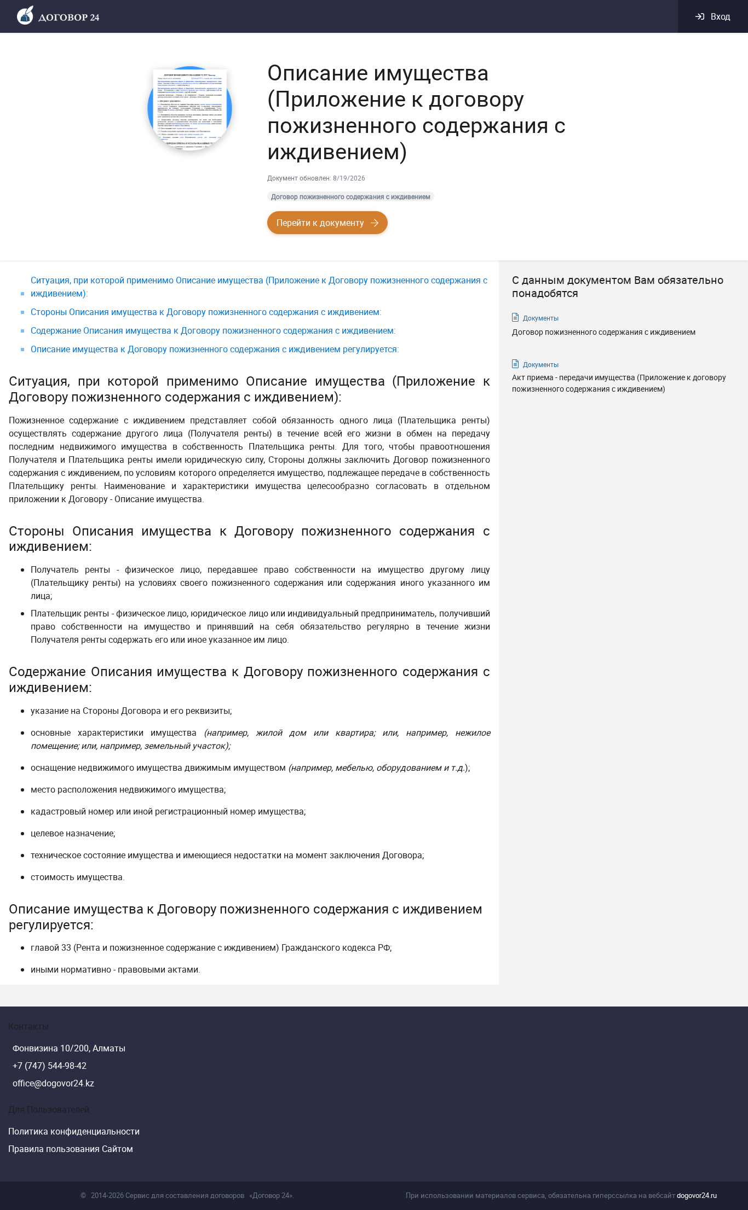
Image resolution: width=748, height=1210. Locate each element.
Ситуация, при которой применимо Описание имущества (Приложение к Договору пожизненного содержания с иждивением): (259, 286)
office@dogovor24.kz (53, 1083)
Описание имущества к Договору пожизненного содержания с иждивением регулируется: (215, 349)
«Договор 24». (271, 1195)
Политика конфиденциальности (74, 1131)
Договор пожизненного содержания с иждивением (350, 196)
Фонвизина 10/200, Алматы (69, 1048)
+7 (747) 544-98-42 (50, 1066)
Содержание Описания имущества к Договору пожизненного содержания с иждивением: (213, 330)
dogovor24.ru (697, 1195)
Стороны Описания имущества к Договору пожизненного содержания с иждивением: (206, 312)
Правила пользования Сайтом (70, 1149)
